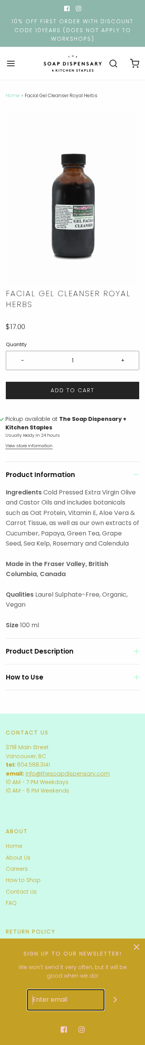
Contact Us (21, 892)
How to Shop (23, 880)
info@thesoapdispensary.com (68, 773)
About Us (18, 857)
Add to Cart (72, 390)
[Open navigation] (10, 63)
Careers (17, 869)
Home (13, 95)
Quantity (16, 344)
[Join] (115, 1000)
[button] (72, 199)
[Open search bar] (113, 63)
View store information (29, 446)
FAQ (11, 903)
